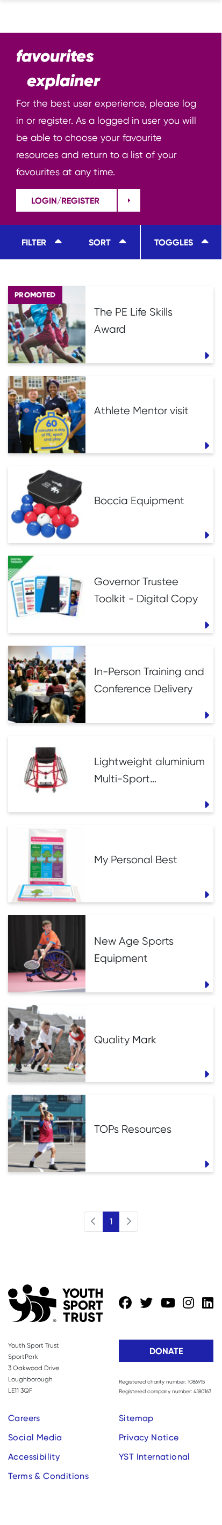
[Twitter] (146, 1303)
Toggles (173, 242)
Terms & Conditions (48, 1476)
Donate (166, 1350)
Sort (100, 242)
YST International (154, 1457)
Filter (34, 242)
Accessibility (34, 1457)
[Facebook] (125, 1303)
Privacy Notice (149, 1437)
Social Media (35, 1437)
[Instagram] (188, 1303)
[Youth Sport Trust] (55, 1303)
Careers (24, 1418)
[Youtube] (168, 1303)
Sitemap (136, 1418)
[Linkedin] (207, 1303)
